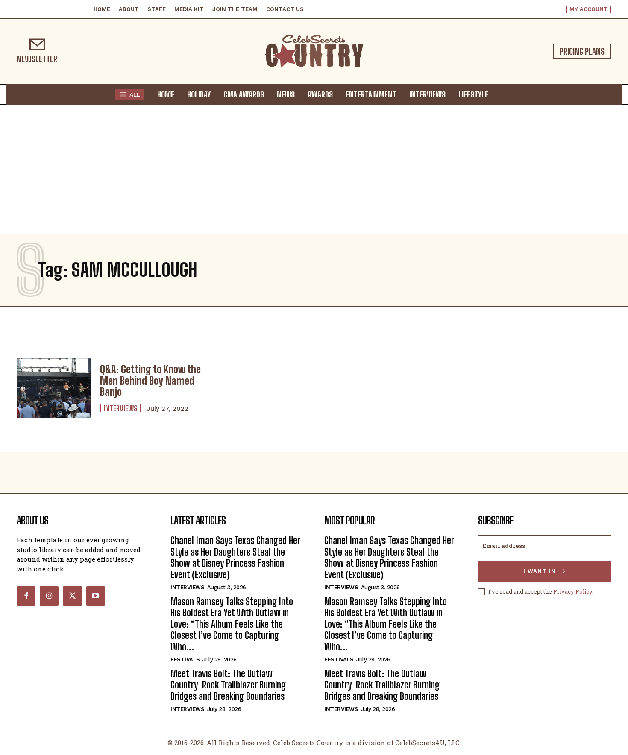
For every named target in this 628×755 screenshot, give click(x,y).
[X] (72, 595)
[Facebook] (26, 595)
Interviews (120, 408)
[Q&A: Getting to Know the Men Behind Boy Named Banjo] (54, 388)
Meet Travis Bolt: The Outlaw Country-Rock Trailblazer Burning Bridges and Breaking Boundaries (228, 685)
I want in (539, 571)
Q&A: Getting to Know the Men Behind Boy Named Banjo (150, 380)
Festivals (185, 659)
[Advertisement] (314, 169)
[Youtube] (95, 595)
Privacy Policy (572, 591)
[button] (503, 94)
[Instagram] (49, 595)
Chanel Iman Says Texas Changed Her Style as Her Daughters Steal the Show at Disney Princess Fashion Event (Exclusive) (235, 557)
